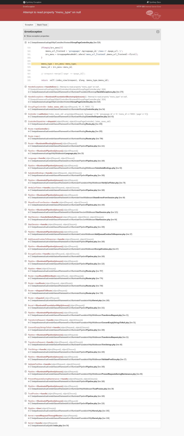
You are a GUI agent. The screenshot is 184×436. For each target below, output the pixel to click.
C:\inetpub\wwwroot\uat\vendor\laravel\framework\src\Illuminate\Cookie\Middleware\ (77, 234)
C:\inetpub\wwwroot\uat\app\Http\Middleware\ (53, 153)
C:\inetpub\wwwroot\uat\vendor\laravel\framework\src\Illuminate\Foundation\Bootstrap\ (73, 92)
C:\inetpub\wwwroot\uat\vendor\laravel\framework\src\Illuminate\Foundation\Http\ (66, 300)
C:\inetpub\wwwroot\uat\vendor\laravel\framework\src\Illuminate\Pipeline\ (63, 146)
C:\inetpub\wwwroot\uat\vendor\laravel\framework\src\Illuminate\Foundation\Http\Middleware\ (74, 183)
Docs (155, 2)
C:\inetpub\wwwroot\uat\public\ (46, 426)
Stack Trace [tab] (42, 25)
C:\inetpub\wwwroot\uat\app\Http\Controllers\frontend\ (61, 42)
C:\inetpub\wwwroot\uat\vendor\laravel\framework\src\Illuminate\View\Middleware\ (74, 198)
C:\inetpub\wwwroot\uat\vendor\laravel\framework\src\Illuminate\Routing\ (64, 109)
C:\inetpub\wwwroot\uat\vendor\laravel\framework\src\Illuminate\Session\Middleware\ (70, 212)
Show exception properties (38, 36)
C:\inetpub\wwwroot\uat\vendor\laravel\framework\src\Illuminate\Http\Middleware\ (68, 389)
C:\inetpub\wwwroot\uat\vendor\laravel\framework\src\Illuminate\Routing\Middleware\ (72, 168)
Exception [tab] (29, 25)
